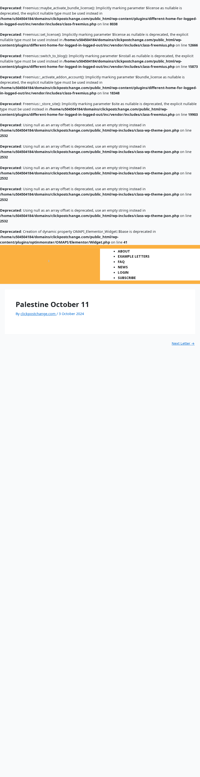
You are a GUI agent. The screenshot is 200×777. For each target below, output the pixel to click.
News (123, 267)
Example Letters (134, 256)
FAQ (121, 261)
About (124, 251)
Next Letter (183, 343)
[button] (150, 247)
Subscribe (127, 277)
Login (123, 272)
